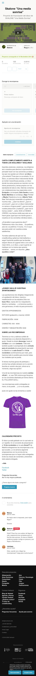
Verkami (18, 3)
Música (4, 585)
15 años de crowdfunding (7, 602)
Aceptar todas (28, 672)
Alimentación (6, 575)
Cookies (4, 632)
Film (20, 581)
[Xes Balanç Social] (18, 650)
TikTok (20, 601)
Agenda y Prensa (8, 595)
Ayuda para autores (25, 612)
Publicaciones (24, 585)
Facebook (5, 467)
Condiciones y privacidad (9, 627)
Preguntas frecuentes (9, 612)
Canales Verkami (7, 597)
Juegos (21, 583)
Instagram (21, 599)
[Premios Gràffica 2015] (7, 650)
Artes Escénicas (7, 577)
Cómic (21, 579)
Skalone (9, 48)
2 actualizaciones (20, 154)
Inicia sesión (24, 503)
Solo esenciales (14, 672)
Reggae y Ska (28, 48)
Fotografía (5, 583)
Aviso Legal (5, 629)
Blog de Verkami (7, 593)
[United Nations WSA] (29, 650)
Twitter (4, 470)
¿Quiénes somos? (8, 599)
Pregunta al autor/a (9, 487)
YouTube (21, 597)
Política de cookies (19, 669)
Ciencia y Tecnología (26, 577)
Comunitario (6, 579)
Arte (20, 575)
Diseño (4, 581)
